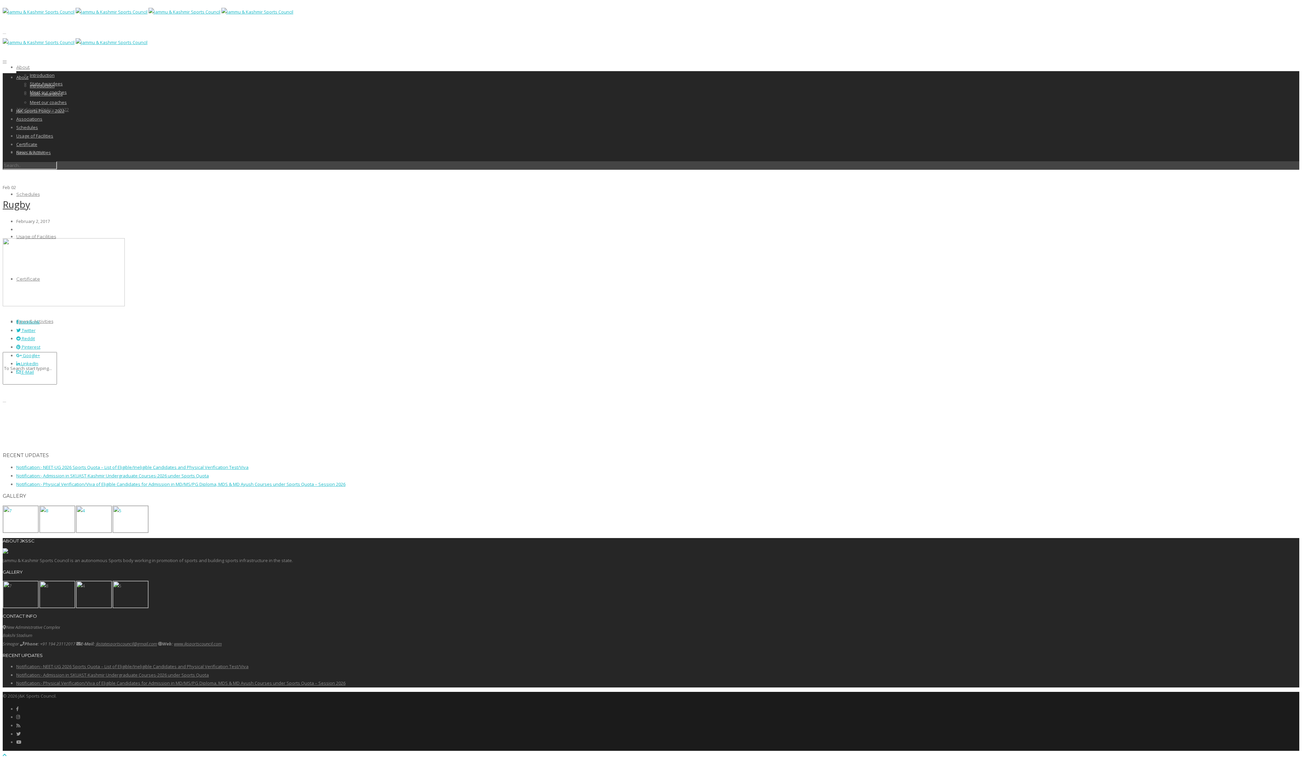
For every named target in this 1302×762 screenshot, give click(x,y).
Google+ (31, 355)
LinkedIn (29, 364)
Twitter (28, 330)
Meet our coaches (48, 102)
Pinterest (30, 347)
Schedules (28, 194)
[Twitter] (18, 734)
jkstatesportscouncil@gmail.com (126, 644)
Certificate (26, 144)
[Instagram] (18, 717)
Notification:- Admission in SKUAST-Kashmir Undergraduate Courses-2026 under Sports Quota (112, 476)
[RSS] (18, 725)
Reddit (28, 338)
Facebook (29, 322)
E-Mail (27, 372)
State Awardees (46, 94)
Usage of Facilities (36, 236)
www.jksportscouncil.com (198, 644)
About (23, 67)
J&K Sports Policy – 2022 (40, 111)
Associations (29, 119)
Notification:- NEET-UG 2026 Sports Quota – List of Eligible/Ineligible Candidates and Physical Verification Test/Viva (132, 467)
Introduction (42, 75)
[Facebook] (17, 709)
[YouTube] (18, 742)
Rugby (16, 204)
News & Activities (33, 152)
